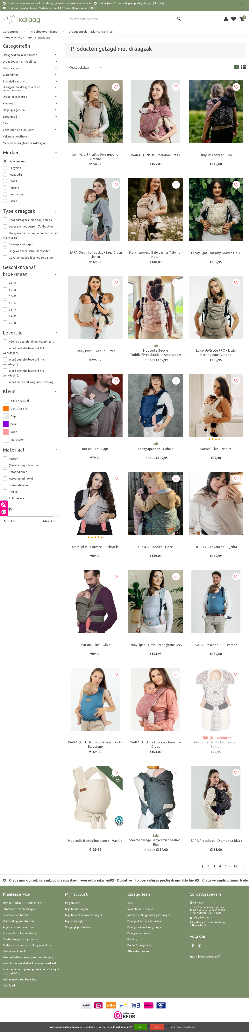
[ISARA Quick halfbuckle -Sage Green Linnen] (95, 209)
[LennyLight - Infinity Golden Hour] (216, 209)
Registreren (72, 903)
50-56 (13, 289)
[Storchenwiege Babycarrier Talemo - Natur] (155, 209)
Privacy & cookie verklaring (20, 933)
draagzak (44, 37)
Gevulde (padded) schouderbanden (31, 257)
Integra (14, 187)
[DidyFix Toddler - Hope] (155, 503)
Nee (157, 1027)
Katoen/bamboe (19, 485)
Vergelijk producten (78, 927)
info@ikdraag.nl (202, 917)
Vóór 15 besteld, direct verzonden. (31, 341)
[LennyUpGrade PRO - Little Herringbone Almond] (216, 307)
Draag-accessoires (139, 933)
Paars (14, 424)
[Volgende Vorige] (243, 867)
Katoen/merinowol (21, 478)
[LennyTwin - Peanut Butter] (95, 307)
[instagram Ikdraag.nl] (200, 946)
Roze (14, 431)
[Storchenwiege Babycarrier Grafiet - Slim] (155, 797)
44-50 (13, 283)
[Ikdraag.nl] (22, 19)
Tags (29, 37)
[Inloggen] (226, 19)
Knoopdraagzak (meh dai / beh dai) (31, 219)
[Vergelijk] (243, 3)
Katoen (13, 458)
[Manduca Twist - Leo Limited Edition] (216, 699)
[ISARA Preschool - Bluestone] (216, 601)
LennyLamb (17, 194)
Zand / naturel (20, 400)
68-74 (13, 309)
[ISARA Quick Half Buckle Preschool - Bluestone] (95, 699)
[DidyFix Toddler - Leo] (216, 111)
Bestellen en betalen (16, 915)
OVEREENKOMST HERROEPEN (22, 903)
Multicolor (17, 439)
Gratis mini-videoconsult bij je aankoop (28, 945)
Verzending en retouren (18, 921)
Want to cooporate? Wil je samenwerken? (29, 963)
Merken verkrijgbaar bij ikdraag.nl (148, 915)
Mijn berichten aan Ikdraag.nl (83, 915)
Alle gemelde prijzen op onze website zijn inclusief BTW (31, 971)
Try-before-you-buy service (21, 939)
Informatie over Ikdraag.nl (19, 909)
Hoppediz (16, 174)
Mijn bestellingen (76, 909)
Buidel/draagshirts (139, 945)
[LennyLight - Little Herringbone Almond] (95, 111)
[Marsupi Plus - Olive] (95, 601)
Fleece (13, 491)
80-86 (13, 322)
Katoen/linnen (18, 472)
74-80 (13, 316)
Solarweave (16, 498)
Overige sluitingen (21, 244)
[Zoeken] (179, 19)
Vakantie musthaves (140, 909)
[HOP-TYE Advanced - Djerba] (216, 503)
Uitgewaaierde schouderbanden (29, 251)
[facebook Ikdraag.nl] (193, 946)
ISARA (14, 181)
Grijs (13, 416)
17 (235, 866)
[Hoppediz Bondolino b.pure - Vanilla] (95, 797)
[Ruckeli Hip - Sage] (95, 405)
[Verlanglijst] (233, 19)
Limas (13, 201)
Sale (130, 903)
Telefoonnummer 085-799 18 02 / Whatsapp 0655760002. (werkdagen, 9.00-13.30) (207, 910)
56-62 (13, 296)
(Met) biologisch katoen (24, 465)
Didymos (15, 168)
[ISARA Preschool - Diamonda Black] (216, 797)
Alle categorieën (138, 951)
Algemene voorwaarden (18, 927)
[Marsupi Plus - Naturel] (216, 405)
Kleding (132, 939)
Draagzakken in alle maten (144, 921)
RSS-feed (9, 985)
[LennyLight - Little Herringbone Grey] (155, 601)
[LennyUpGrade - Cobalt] (155, 405)
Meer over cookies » (183, 1027)
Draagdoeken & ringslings (144, 927)
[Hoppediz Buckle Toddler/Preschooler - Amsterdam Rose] (155, 307)
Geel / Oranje (19, 408)
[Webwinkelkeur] (124, 1015)
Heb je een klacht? (15, 951)
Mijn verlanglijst (75, 921)
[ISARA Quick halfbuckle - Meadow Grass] (155, 699)
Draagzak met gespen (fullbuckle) (31, 226)
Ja (140, 1027)
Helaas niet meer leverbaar (20, 979)
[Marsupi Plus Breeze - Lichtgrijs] (95, 503)
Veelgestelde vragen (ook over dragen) (28, 957)
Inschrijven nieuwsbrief (205, 956)
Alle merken (17, 161)
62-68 (13, 303)
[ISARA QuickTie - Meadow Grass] (155, 111)
